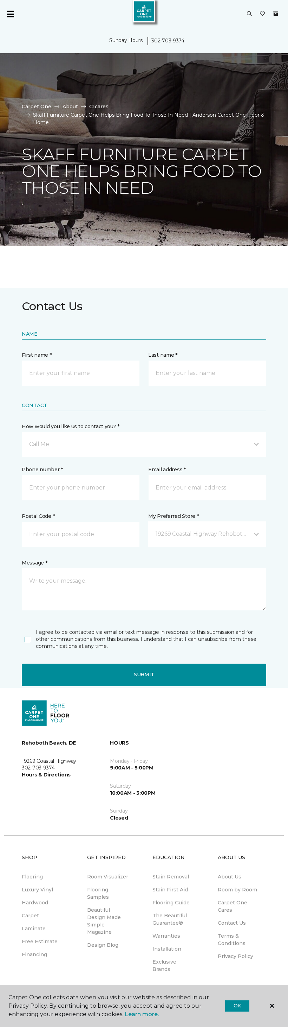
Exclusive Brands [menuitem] (164, 965)
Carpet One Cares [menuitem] (232, 906)
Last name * (162, 354)
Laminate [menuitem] (34, 928)
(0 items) (275, 13)
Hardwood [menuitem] (35, 902)
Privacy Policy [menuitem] (235, 956)
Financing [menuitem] (34, 954)
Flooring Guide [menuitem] (171, 902)
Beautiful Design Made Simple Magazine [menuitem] (104, 921)
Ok (237, 1005)
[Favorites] (262, 14)
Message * (34, 562)
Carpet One (36, 106)
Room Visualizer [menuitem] (107, 877)
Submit (144, 674)
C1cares (99, 106)
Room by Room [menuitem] (237, 889)
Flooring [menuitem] (32, 877)
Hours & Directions (46, 775)
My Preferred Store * (173, 516)
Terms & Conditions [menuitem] (232, 939)
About (70, 106)
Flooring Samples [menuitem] (98, 893)
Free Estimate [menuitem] (40, 941)
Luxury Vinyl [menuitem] (37, 889)
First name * (37, 354)
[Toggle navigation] (10, 14)
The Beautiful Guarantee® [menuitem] (169, 919)
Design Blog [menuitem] (102, 945)
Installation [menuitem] (166, 949)
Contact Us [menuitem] (232, 923)
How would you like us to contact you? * (70, 426)
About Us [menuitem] (229, 877)
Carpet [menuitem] (30, 915)
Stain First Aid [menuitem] (170, 889)
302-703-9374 (167, 40)
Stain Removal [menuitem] (170, 877)
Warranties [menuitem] (166, 936)
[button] (249, 14)
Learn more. (142, 1014)
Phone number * (42, 469)
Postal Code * (38, 516)
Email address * (167, 469)
